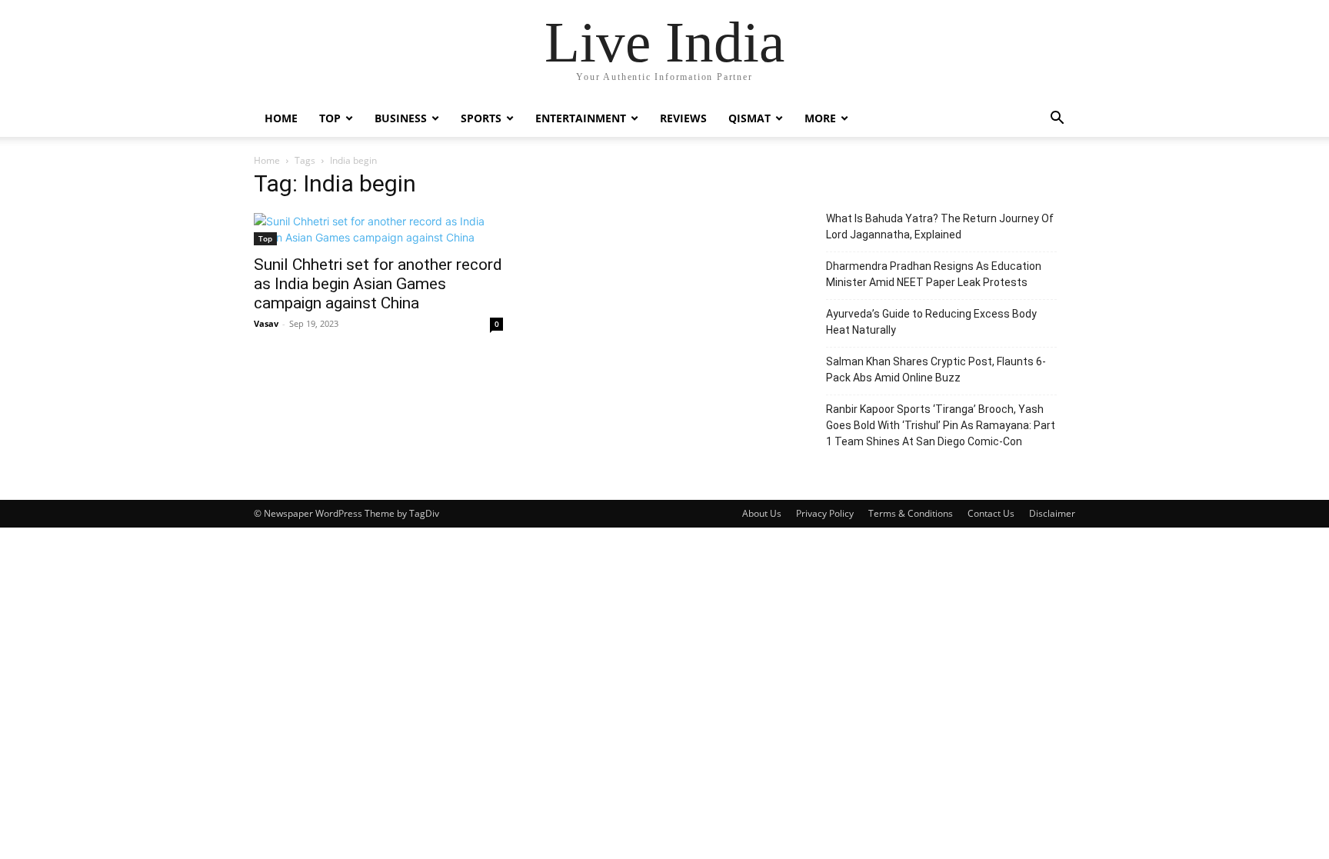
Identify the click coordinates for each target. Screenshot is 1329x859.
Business (401, 118)
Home (281, 118)
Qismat (749, 118)
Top (330, 118)
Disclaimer (1052, 513)
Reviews (683, 118)
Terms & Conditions (910, 513)
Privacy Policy (825, 513)
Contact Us (991, 513)
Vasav (266, 323)
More (820, 118)
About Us (761, 513)
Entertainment (580, 118)
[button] (1056, 119)
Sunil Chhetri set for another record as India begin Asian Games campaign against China (378, 283)
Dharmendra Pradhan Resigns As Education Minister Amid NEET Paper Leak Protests (933, 274)
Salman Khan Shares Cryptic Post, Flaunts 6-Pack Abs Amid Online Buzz (936, 369)
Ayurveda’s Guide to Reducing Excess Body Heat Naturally (931, 322)
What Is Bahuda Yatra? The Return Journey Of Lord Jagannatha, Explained (940, 226)
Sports (481, 118)
